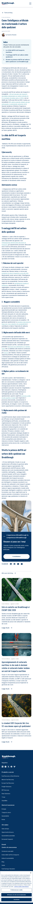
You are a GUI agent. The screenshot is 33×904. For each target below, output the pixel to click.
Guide (3, 865)
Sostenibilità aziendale (8, 835)
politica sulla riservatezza (21, 886)
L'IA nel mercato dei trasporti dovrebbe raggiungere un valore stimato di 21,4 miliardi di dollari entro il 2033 (15, 96)
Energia (4, 809)
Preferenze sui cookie (17, 890)
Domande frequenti (7, 839)
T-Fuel (3, 797)
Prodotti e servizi (8, 772)
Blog (3, 861)
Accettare (16, 899)
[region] (16, 887)
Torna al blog (8, 12)
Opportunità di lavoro (8, 832)
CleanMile (4, 800)
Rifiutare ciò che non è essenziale (16, 894)
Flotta (3, 819)
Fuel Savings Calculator (8, 868)
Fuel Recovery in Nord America (10, 776)
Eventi (4, 844)
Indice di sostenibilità (8, 858)
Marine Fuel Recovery (8, 779)
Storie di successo (8, 805)
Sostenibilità (5, 816)
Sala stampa (5, 828)
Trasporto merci (6, 812)
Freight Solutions (6, 786)
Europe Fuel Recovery (8, 783)
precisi (6, 352)
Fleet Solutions (6, 793)
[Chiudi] (31, 873)
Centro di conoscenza (9, 847)
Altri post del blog (7, 573)
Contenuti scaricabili (7, 851)
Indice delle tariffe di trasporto (10, 854)
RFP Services (5, 790)
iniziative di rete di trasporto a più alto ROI (15, 273)
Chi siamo (5, 825)
